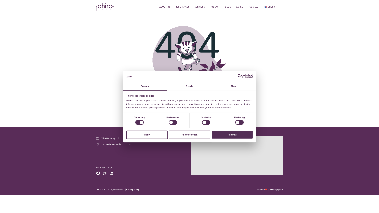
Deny (147, 134)
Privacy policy (132, 189)
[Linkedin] (111, 173)
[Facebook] (98, 173)
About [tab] (234, 86)
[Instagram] (105, 173)
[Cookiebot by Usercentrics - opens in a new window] (240, 76)
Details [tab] (189, 86)
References (182, 6)
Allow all (232, 134)
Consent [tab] (145, 86)
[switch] (173, 122)
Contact (254, 6)
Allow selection (189, 134)
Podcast (215, 6)
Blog (228, 6)
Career (240, 6)
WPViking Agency (276, 189)
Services (200, 6)
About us (164, 6)
